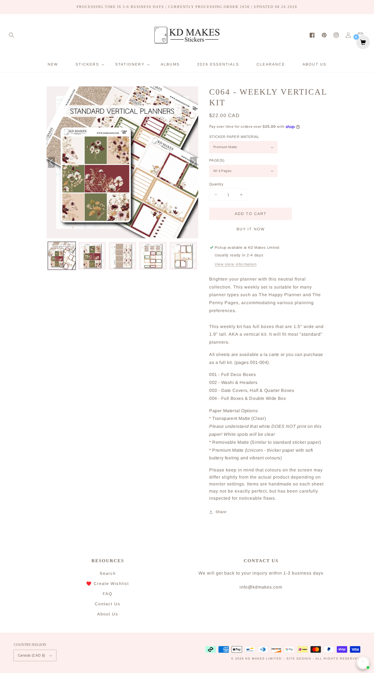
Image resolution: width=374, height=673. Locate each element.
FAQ (108, 593)
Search (108, 573)
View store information (236, 264)
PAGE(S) (217, 160)
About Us (107, 614)
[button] (11, 35)
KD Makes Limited (263, 658)
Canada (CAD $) (31, 655)
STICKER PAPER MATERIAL (234, 137)
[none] (62, 256)
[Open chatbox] (363, 662)
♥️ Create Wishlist (107, 583)
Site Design (298, 658)
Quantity (216, 184)
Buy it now (251, 229)
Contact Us (107, 603)
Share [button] (221, 512)
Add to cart (251, 213)
